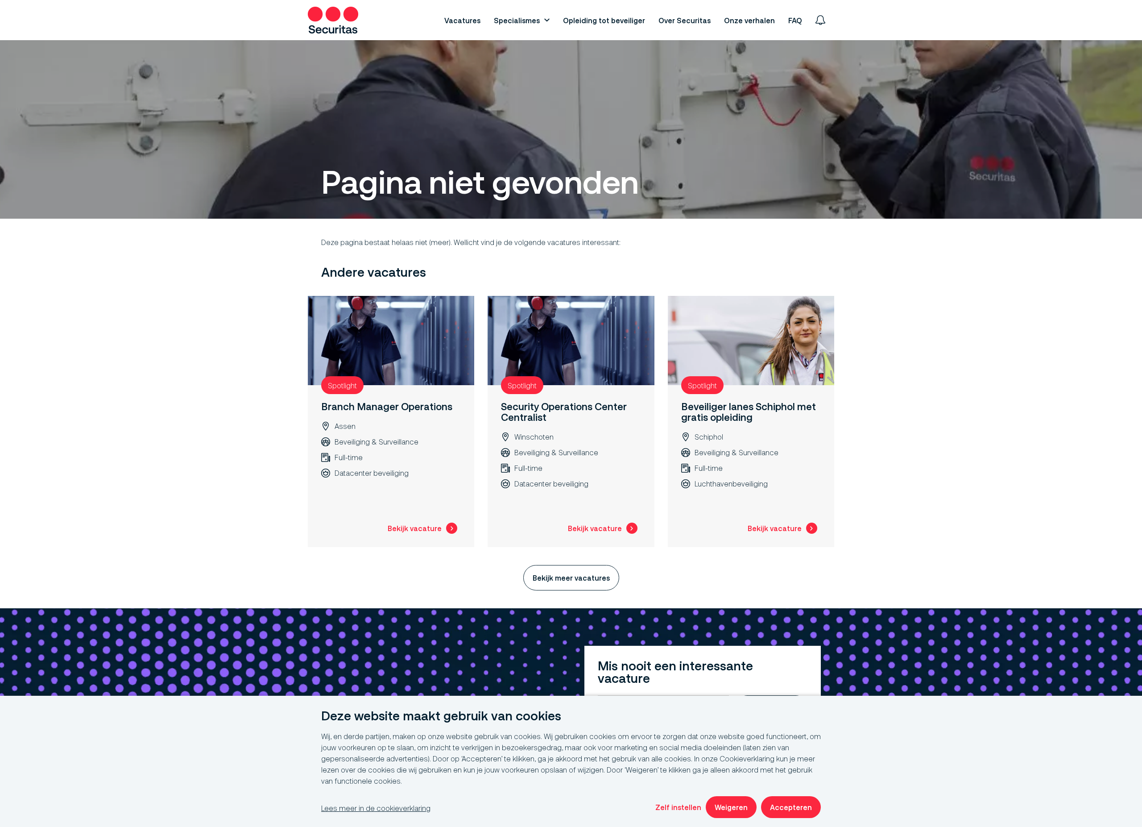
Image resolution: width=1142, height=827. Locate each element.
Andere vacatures (373, 272)
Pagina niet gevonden (479, 182)
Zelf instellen (678, 807)
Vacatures (462, 20)
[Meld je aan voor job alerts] (820, 20)
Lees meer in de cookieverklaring (375, 808)
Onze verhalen (749, 20)
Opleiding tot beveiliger (604, 20)
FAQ (795, 20)
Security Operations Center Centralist (564, 412)
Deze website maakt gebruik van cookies (441, 716)
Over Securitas (684, 20)
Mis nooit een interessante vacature (675, 672)
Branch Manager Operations (386, 406)
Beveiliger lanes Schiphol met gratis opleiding (748, 412)
